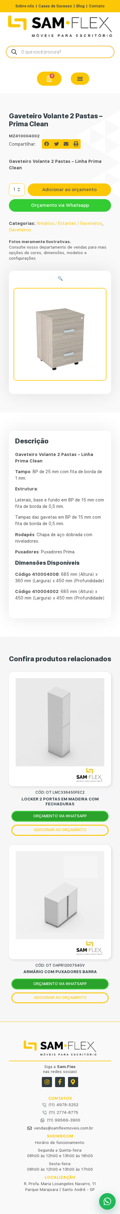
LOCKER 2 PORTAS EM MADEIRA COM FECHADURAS (60, 802)
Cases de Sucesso (55, 6)
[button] (80, 79)
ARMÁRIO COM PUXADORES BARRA (60, 971)
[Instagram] (47, 1082)
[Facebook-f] (60, 1082)
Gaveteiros (20, 229)
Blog (80, 6)
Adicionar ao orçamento (69, 189)
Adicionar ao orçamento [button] (60, 830)
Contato (97, 6)
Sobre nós (24, 6)
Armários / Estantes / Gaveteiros (69, 223)
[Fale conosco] (107, 1201)
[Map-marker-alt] (73, 1082)
